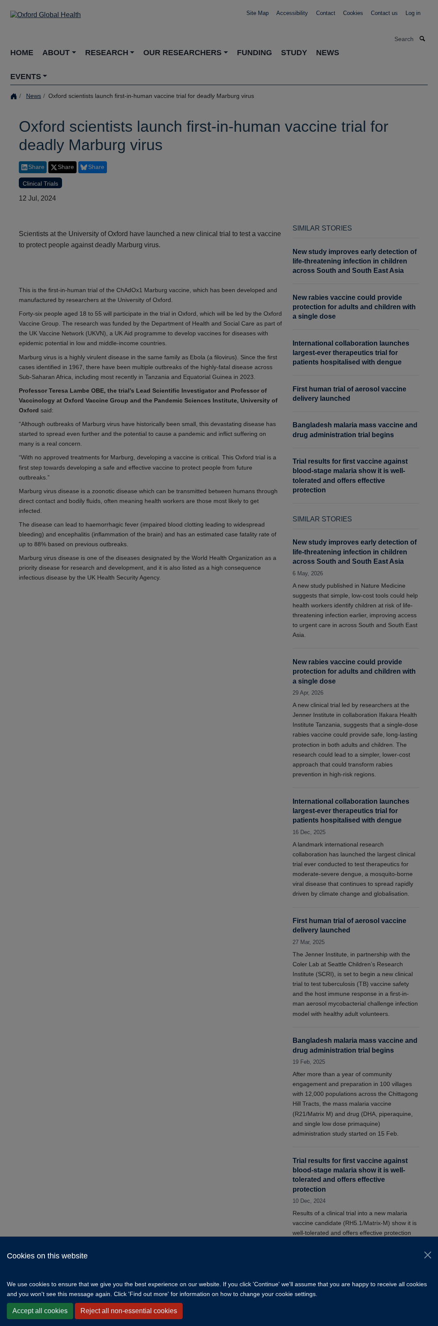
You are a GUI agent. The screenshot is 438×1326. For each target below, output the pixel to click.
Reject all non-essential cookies (128, 1310)
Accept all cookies (40, 1310)
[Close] (428, 1255)
